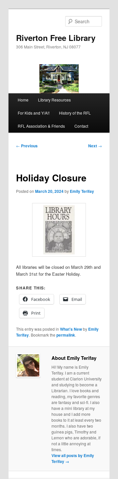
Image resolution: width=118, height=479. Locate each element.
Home (23, 99)
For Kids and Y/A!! (33, 113)
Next (95, 146)
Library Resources (54, 99)
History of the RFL (75, 113)
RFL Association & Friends (41, 126)
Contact (81, 126)
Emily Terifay (82, 191)
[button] (59, 230)
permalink (65, 335)
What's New (71, 329)
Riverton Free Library (55, 37)
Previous (27, 146)
